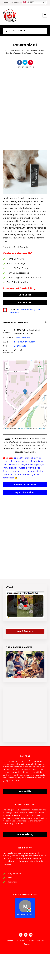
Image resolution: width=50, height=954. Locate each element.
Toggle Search (17, 30)
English (30, 2)
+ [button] (7, 364)
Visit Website (20, 346)
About (31, 941)
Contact (20, 941)
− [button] (7, 368)
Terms (27, 944)
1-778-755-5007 (22, 337)
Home (17, 50)
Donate (10, 941)
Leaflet (7, 428)
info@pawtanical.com (24, 341)
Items (26, 50)
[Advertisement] (25, 112)
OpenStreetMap (24, 428)
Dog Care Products (13, 53)
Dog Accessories (37, 50)
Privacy (40, 941)
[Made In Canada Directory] (10, 15)
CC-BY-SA (42, 428)
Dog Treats (26, 53)
